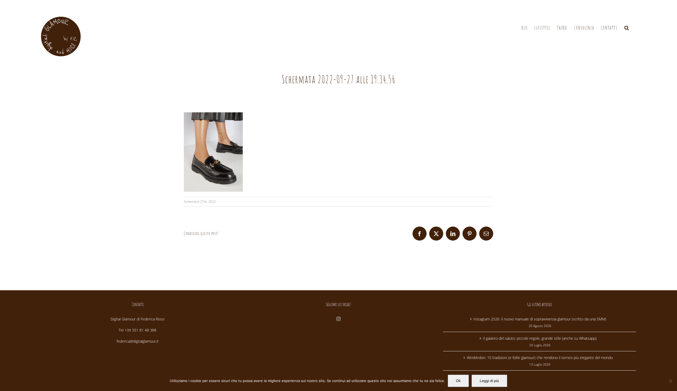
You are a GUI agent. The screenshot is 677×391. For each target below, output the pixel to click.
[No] (670, 381)
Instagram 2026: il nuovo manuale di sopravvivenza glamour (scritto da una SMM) (539, 318)
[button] (626, 28)
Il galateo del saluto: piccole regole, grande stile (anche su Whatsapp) (540, 338)
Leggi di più (489, 381)
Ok (458, 381)
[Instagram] (338, 319)
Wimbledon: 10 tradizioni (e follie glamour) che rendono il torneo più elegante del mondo (540, 357)
